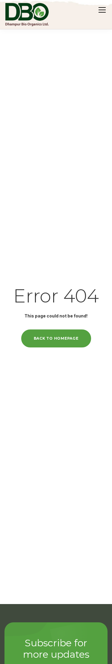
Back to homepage (56, 338)
